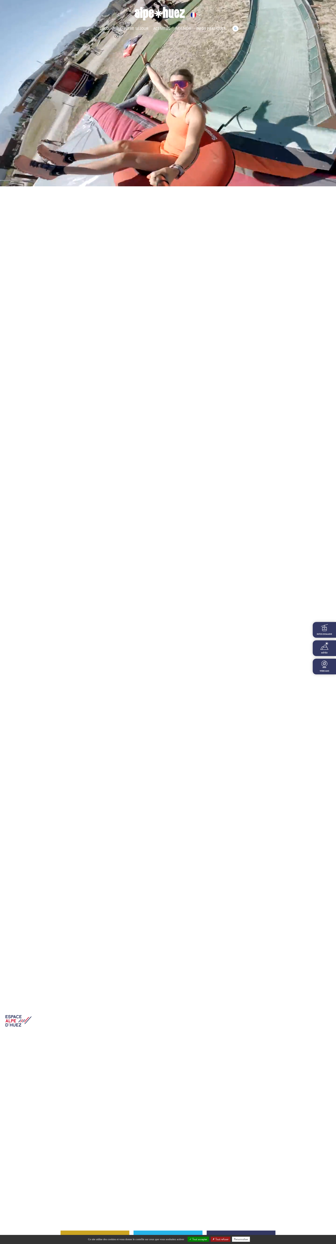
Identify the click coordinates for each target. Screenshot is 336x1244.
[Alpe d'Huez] (160, 13)
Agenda (183, 28)
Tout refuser (222, 1239)
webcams (324, 671)
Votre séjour (136, 28)
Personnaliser (241, 1239)
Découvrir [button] (109, 28)
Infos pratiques (211, 28)
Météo (324, 653)
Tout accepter (199, 1239)
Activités (161, 28)
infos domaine (324, 634)
